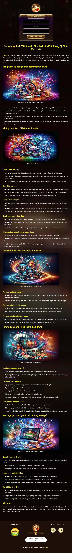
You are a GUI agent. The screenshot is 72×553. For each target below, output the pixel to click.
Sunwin (46, 547)
